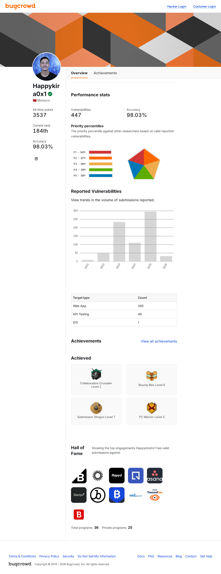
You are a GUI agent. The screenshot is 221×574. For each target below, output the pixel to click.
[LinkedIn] (36, 158)
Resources (165, 556)
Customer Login (204, 6)
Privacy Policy (49, 556)
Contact (191, 556)
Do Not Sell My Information (97, 556)
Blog (179, 556)
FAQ (151, 556)
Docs (141, 556)
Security (68, 556)
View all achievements (159, 341)
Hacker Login (176, 6)
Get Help (206, 556)
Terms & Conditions (22, 556)
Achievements (105, 73)
